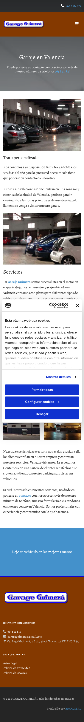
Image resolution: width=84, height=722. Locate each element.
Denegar (42, 414)
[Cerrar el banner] (77, 305)
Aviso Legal (10, 663)
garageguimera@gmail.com (25, 637)
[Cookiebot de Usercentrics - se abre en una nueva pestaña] (51, 305)
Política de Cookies (15, 673)
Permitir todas (42, 390)
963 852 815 (73, 5)
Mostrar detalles (58, 377)
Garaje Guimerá (19, 282)
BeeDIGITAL (73, 709)
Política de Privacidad (16, 668)
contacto (25, 495)
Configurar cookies (39, 402)
